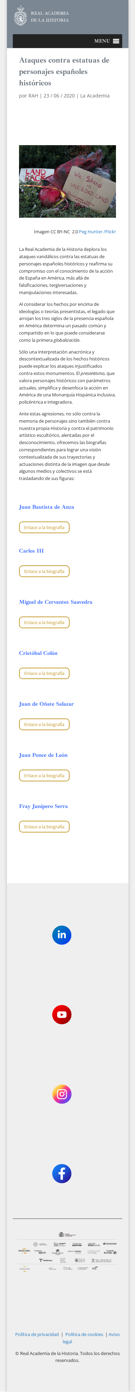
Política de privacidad (37, 1334)
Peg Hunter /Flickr (97, 231)
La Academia (95, 95)
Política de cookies (84, 1334)
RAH (33, 95)
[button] (102, 41)
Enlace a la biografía (44, 527)
